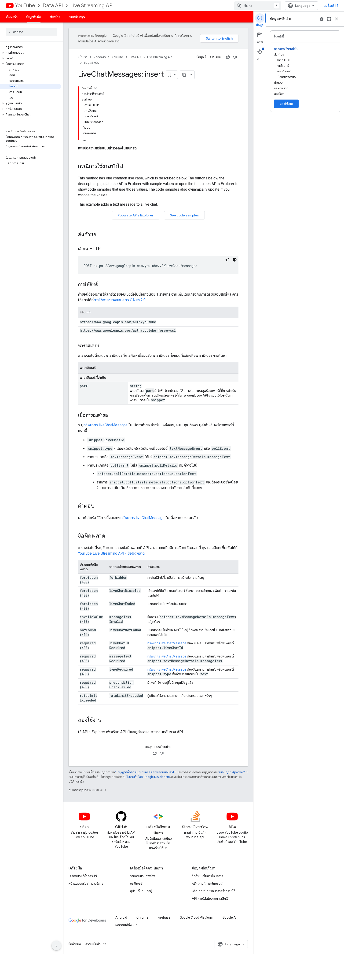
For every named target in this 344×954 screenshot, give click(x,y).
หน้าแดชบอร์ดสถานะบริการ (86, 883)
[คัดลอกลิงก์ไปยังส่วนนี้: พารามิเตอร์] (104, 346)
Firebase (164, 917)
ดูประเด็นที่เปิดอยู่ (141, 891)
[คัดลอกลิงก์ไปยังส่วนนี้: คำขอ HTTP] (105, 249)
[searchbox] (31, 32)
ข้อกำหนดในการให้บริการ (207, 876)
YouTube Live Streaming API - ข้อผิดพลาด (111, 553)
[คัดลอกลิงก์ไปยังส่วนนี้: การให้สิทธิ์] (102, 285)
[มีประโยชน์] (227, 57)
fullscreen (329, 19)
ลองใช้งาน (286, 104)
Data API (53, 5)
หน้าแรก (83, 57)
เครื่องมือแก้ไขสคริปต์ (83, 876)
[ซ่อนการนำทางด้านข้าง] (56, 945)
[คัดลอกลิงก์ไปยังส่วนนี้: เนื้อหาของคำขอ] (112, 415)
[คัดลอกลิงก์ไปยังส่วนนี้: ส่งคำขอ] (101, 235)
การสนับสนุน (77, 17)
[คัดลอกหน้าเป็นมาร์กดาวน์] (184, 75)
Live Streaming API (92, 5)
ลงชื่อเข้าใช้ (331, 5)
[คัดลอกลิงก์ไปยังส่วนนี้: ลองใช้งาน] (106, 720)
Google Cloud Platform (196, 917)
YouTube (25, 5)
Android (121, 917)
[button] (30, 53)
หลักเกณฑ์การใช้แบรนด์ (207, 883)
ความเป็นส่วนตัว (95, 944)
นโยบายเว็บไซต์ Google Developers (147, 777)
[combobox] (257, 5)
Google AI (230, 917)
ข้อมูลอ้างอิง (33, 17)
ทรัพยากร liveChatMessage (105, 425)
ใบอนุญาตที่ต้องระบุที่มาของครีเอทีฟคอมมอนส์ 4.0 (145, 772)
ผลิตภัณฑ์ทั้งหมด (126, 925)
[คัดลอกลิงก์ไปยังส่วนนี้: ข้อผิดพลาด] (109, 536)
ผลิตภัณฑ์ (100, 57)
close (336, 19)
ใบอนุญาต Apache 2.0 (233, 772)
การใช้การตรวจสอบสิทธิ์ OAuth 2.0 (120, 300)
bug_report (321, 19)
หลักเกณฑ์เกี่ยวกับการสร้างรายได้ (213, 891)
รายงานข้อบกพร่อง (142, 876)
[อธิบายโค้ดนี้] (227, 260)
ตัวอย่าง (55, 17)
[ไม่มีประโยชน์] (234, 57)
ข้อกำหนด (75, 944)
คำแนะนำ (12, 17)
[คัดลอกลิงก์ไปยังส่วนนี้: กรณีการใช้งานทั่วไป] (128, 166)
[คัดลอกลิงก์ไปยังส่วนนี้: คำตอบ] (99, 506)
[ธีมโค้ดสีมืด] (234, 260)
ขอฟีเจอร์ (136, 883)
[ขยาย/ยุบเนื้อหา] (95, 88)
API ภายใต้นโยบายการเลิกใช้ (210, 898)
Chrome (142, 917)
